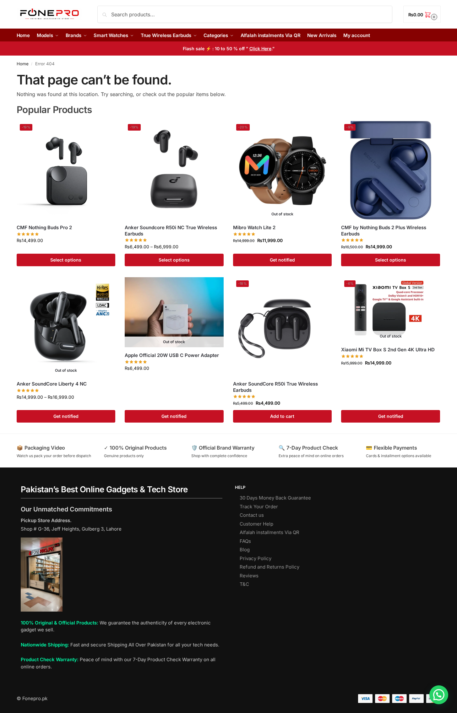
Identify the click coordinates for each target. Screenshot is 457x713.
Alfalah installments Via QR (269, 532)
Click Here (260, 48)
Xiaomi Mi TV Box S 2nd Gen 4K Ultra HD (388, 350)
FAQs (245, 541)
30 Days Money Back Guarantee (275, 498)
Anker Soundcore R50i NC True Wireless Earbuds (171, 230)
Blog (245, 550)
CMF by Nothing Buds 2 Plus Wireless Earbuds (383, 230)
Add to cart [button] (282, 416)
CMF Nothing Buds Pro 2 (44, 227)
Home (23, 63)
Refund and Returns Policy (269, 567)
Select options (65, 259)
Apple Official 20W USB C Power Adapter (172, 355)
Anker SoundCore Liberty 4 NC (52, 384)
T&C (244, 584)
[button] (421, 14)
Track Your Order (259, 507)
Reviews (249, 576)
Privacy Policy (255, 558)
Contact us (252, 515)
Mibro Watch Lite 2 (254, 227)
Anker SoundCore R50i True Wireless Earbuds (275, 387)
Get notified (282, 259)
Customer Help (256, 524)
